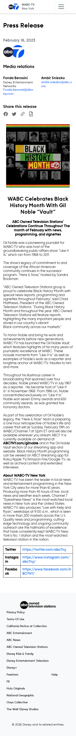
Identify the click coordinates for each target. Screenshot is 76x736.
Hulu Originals (16, 688)
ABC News (13, 640)
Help (55, 674)
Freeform (12, 674)
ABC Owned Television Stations (27, 647)
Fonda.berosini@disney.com (18, 91)
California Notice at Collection (27, 626)
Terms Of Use (15, 619)
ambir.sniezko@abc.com (56, 84)
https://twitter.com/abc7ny (44, 550)
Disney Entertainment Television (28, 660)
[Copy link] (22, 114)
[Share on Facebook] (5, 114)
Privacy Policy (16, 612)
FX (8, 681)
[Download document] (31, 114)
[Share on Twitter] (14, 114)
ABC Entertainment (19, 633)
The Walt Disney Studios (22, 709)
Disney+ (12, 667)
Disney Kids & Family (20, 653)
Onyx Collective (17, 702)
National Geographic (20, 695)
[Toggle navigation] (61, 6)
